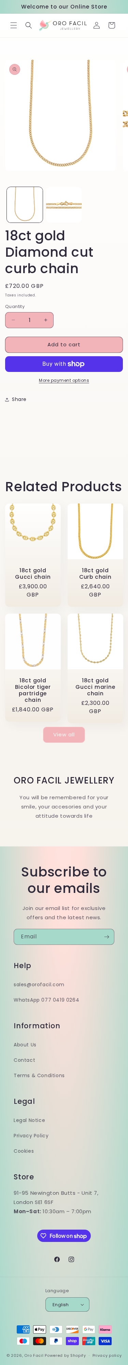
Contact (24, 1060)
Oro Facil (33, 1355)
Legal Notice (29, 1120)
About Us (25, 1044)
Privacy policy (107, 1355)
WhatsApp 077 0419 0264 (46, 999)
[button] (13, 25)
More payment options (64, 380)
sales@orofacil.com (39, 984)
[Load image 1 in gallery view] (25, 205)
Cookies (24, 1151)
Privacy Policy (31, 1135)
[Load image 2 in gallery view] (64, 205)
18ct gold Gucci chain (33, 573)
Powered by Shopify (65, 1355)
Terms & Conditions (39, 1075)
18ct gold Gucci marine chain (95, 687)
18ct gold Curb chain (95, 573)
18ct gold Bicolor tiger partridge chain (33, 690)
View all (64, 734)
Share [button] (19, 399)
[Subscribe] (106, 937)
